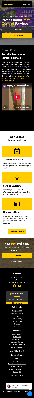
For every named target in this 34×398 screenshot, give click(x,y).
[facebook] (14, 286)
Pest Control (17, 337)
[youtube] (19, 286)
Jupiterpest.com (7, 80)
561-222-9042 (17, 29)
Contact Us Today (17, 35)
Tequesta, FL (17, 361)
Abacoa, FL (17, 372)
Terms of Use (17, 321)
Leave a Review (17, 313)
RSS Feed (17, 327)
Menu (25, 4)
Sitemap (17, 324)
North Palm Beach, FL (17, 369)
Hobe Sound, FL (17, 366)
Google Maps (17, 311)
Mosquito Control (17, 342)
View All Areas (16, 375)
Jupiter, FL (17, 359)
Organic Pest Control (17, 347)
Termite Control (17, 334)
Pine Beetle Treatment (17, 345)
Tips (17, 316)
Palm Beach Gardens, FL (17, 364)
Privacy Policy (17, 319)
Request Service (18, 231)
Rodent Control (17, 339)
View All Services (16, 351)
